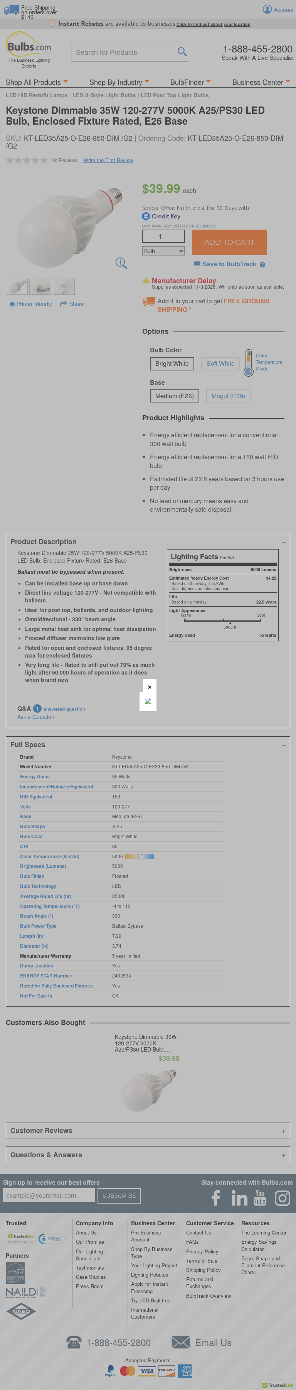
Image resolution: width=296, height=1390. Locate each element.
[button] (149, 685)
